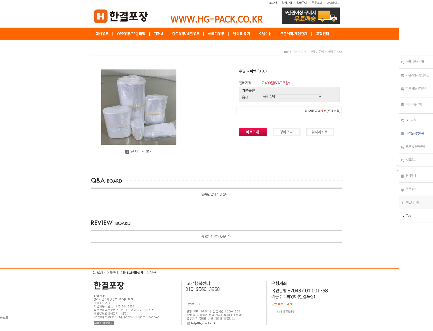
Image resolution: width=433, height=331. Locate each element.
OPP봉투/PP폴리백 (131, 34)
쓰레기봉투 (216, 34)
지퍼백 (159, 34)
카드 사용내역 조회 (416, 88)
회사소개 (97, 272)
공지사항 (411, 120)
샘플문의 (411, 159)
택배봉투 (102, 34)
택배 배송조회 (413, 104)
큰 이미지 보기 (141, 151)
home (284, 51)
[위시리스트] (402, 189)
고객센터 (322, 34)
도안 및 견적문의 (415, 146)
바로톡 (4, 317)
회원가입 (287, 3)
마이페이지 (333, 3)
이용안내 (112, 272)
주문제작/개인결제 (293, 34)
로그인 (273, 3)
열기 (398, 170)
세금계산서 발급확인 (417, 75)
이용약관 (151, 272)
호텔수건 (265, 34)
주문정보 (317, 3)
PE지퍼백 (309, 51)
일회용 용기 (241, 34)
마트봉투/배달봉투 (185, 34)
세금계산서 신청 (415, 61)
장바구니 (302, 3)
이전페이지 (412, 202)
